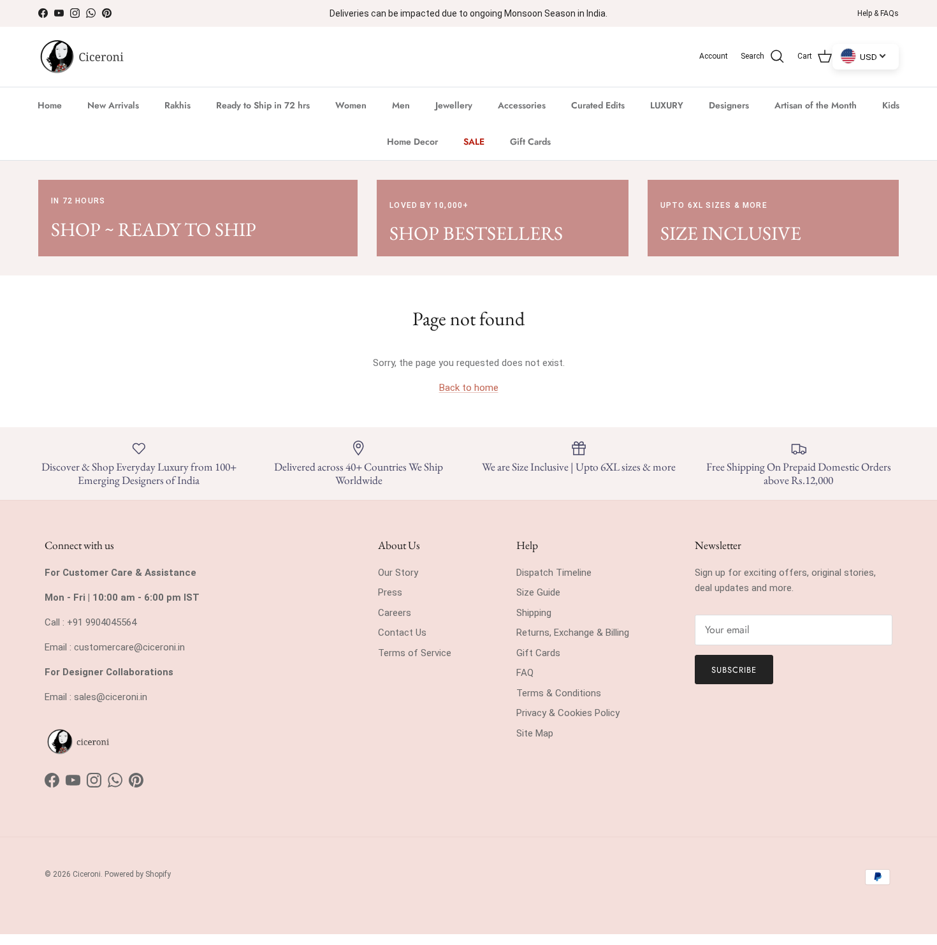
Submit (590, 538)
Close (590, 588)
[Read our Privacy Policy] (684, 655)
